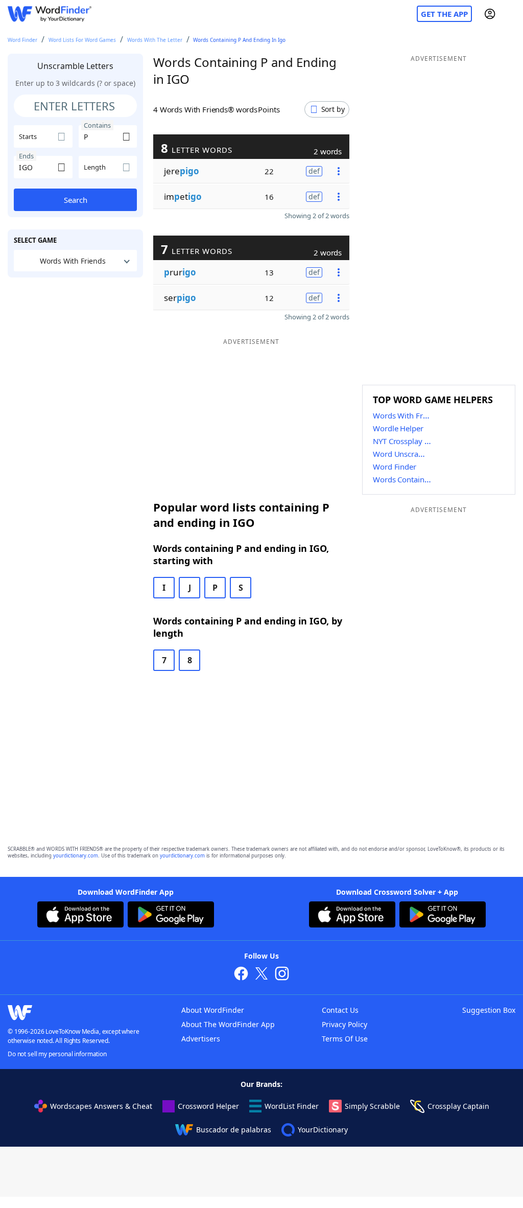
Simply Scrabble (372, 1106)
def (314, 171)
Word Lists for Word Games (82, 40)
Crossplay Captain (458, 1106)
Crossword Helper (208, 1106)
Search (75, 200)
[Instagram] (282, 974)
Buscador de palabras (233, 1129)
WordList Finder (292, 1106)
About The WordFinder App (228, 1024)
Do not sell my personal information (57, 1054)
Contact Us (340, 1010)
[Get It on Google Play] (171, 915)
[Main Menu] (511, 14)
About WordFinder (212, 1010)
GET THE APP (444, 14)
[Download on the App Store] (80, 915)
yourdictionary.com (75, 855)
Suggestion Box (488, 1010)
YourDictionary (323, 1129)
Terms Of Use (345, 1038)
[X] (261, 974)
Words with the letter (154, 40)
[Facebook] (241, 974)
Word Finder (22, 40)
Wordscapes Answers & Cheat (101, 1106)
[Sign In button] (490, 14)
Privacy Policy (344, 1024)
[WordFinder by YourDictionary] (49, 14)
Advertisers (200, 1038)
